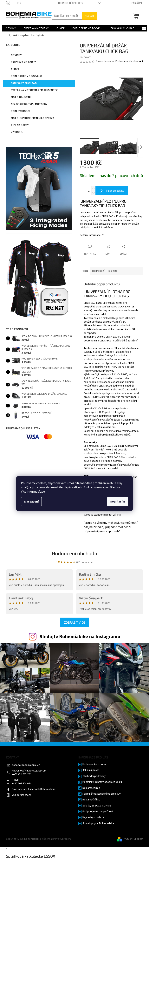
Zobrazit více (74, 622)
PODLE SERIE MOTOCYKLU (26, 76)
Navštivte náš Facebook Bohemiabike (33, 789)
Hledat (89, 15)
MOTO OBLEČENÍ (21, 97)
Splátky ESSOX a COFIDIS (96, 806)
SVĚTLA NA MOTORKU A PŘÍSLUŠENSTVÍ (34, 90)
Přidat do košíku (114, 190)
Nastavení (31, 501)
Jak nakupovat (90, 770)
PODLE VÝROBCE (20, 111)
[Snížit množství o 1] (93, 193)
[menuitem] (11, 28)
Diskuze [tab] (113, 271)
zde (42, 492)
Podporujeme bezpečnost (97, 811)
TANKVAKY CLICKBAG (24, 83)
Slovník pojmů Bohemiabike (98, 823)
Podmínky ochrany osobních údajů (102, 782)
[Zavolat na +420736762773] (11, 3)
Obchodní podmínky (94, 776)
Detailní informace (90, 235)
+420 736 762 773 (21, 774)
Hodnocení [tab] (98, 271)
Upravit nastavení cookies (88, 839)
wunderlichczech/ (22, 795)
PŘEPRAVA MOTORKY (23, 62)
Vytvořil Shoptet (133, 839)
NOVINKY (16, 55)
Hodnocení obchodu (70, 3)
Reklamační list (91, 800)
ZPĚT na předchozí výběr (28, 36)
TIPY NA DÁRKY (20, 125)
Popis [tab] (85, 271)
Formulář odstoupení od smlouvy (101, 794)
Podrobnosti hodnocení (129, 61)
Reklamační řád (91, 788)
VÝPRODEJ (17, 132)
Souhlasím (117, 501)
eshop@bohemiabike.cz (26, 765)
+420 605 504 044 (21, 783)
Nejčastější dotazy (93, 817)
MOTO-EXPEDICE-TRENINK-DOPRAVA (32, 118)
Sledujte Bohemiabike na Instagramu (79, 636)
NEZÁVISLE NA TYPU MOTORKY (29, 104)
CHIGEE (15, 69)
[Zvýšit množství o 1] (93, 188)
